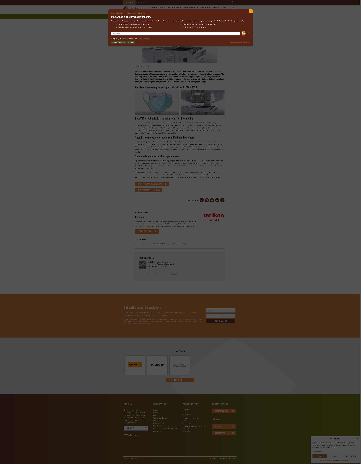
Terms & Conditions (143, 39)
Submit (244, 33)
